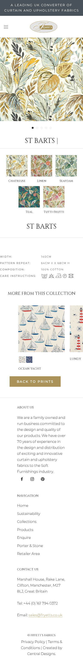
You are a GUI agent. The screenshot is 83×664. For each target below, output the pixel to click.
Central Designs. (41, 654)
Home (22, 505)
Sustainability (28, 513)
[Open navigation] (6, 26)
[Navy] (29, 359)
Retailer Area (28, 553)
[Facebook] (22, 479)
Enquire (24, 537)
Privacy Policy (33, 642)
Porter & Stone (30, 546)
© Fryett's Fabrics (41, 635)
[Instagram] (32, 479)
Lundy (75, 359)
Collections (26, 521)
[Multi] (22, 359)
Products (25, 530)
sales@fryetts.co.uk (45, 615)
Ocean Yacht (29, 369)
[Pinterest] (42, 479)
